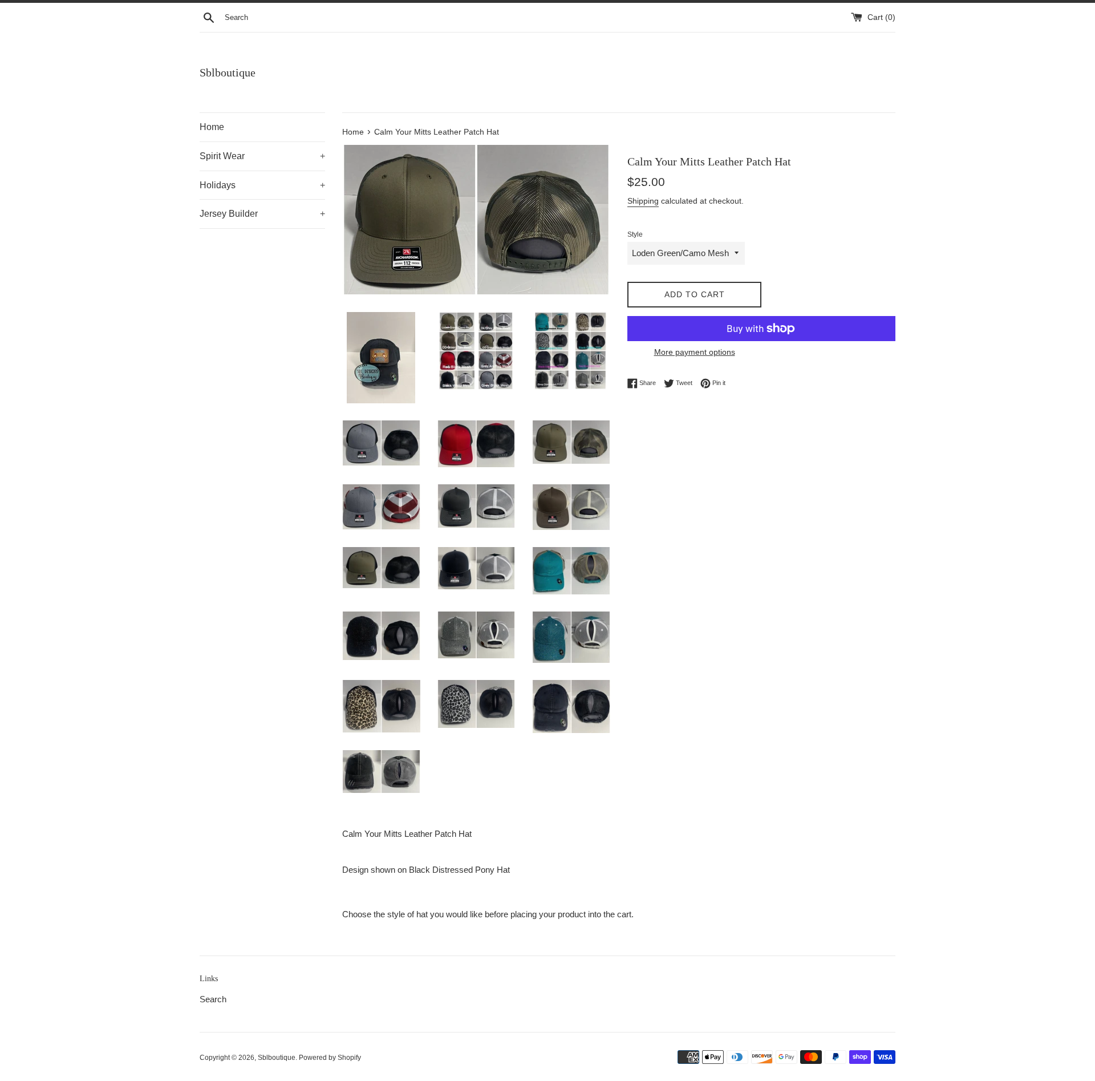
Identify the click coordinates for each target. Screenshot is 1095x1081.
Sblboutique (228, 72)
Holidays (262, 185)
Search (213, 999)
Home (212, 127)
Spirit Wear (262, 156)
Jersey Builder (262, 213)
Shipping (643, 200)
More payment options (694, 352)
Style (635, 234)
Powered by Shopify (330, 1058)
